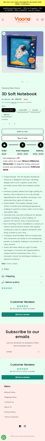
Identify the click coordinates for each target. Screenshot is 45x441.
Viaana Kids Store (19, 436)
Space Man (8, 110)
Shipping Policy (10, 397)
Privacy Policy (10, 412)
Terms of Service (11, 417)
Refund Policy (10, 392)
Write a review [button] (22, 314)
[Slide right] (27, 82)
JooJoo (35, 110)
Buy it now (22, 138)
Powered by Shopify (29, 436)
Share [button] (6, 269)
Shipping (13, 102)
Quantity (5, 119)
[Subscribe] (38, 351)
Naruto (7, 115)
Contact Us (9, 402)
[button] (2, 19)
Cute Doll (23, 110)
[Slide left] (17, 82)
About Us (8, 407)
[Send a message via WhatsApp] (3, 437)
